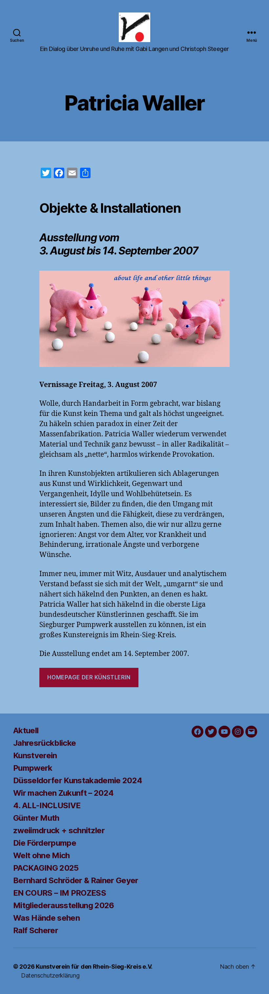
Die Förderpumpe (44, 843)
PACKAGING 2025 (46, 868)
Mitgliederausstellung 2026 (63, 905)
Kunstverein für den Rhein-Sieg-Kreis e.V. (94, 966)
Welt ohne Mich (41, 855)
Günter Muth (36, 818)
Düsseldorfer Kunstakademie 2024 (77, 780)
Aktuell (25, 730)
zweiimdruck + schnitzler (59, 830)
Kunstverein (35, 755)
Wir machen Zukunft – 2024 (63, 793)
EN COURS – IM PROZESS (59, 893)
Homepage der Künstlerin (88, 677)
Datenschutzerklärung (50, 975)
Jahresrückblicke (44, 743)
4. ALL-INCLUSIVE (46, 805)
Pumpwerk (32, 768)
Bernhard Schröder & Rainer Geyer (75, 880)
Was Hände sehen (46, 918)
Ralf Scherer (35, 930)
